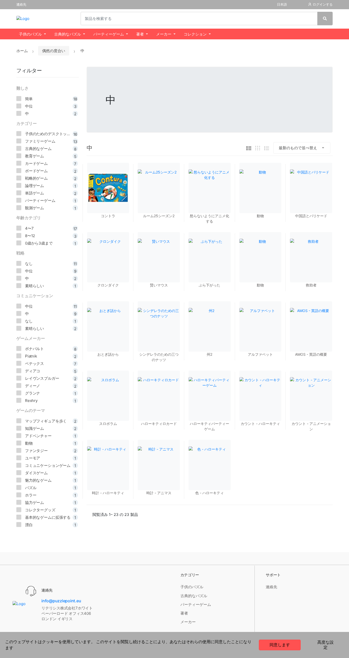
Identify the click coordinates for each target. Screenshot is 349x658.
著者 (140, 34)
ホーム (22, 50)
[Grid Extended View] (257, 148)
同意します (280, 645)
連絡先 (21, 4)
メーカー (163, 34)
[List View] (266, 148)
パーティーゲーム (108, 34)
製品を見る (260, 444)
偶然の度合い (53, 50)
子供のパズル (30, 34)
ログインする (323, 4)
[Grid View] (248, 148)
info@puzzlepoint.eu (61, 600)
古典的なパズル (67, 34)
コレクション (195, 34)
